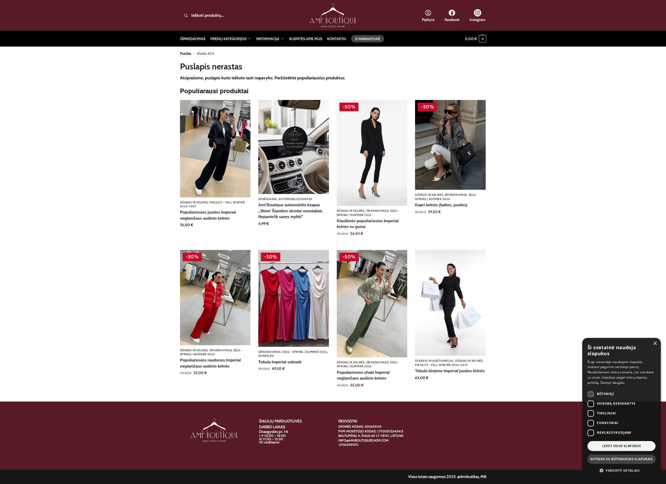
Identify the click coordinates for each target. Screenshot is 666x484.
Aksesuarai (267, 199)
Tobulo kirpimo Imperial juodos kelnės (450, 371)
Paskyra (428, 19)
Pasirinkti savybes (215, 236)
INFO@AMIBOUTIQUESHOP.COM (363, 440)
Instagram (477, 19)
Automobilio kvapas (295, 199)
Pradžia (185, 53)
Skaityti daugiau (612, 382)
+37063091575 (348, 445)
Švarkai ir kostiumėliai (434, 361)
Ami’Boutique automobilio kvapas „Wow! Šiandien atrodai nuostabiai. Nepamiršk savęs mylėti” (290, 211)
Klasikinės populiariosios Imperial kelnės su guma (368, 224)
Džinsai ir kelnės (194, 202)
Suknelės (266, 356)
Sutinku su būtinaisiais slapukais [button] (621, 459)
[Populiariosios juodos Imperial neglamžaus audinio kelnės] (215, 148)
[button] (475, 39)
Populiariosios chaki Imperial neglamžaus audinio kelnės (363, 375)
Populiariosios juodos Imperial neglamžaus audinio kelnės (208, 215)
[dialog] (621, 408)
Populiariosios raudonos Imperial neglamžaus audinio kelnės (210, 363)
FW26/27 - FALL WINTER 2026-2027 (441, 365)
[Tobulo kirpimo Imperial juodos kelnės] (450, 303)
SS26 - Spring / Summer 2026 (211, 352)
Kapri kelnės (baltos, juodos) (441, 205)
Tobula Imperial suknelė (279, 362)
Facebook (452, 19)
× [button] (655, 344)
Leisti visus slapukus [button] (621, 446)
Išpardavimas (377, 211)
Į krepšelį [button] (294, 234)
